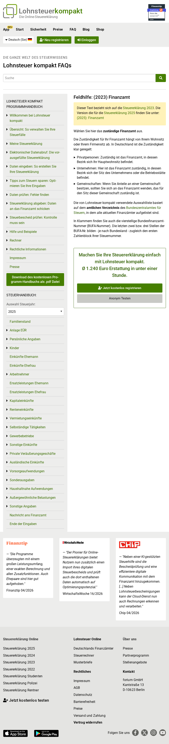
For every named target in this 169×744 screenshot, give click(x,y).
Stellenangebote (135, 662)
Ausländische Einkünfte (27, 462)
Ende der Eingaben (23, 524)
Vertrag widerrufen (88, 722)
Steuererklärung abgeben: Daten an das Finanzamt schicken (33, 206)
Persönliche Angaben (25, 339)
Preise (58, 29)
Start (19, 29)
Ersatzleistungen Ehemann (29, 383)
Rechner (15, 240)
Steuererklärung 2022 (19, 669)
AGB (77, 688)
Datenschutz (83, 695)
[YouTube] (162, 732)
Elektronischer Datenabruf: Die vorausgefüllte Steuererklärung (35, 155)
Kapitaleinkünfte (22, 401)
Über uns (129, 639)
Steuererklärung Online (21, 639)
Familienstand (20, 322)
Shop (100, 29)
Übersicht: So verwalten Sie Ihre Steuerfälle (32, 132)
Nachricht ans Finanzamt (28, 515)
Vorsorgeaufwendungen (27, 471)
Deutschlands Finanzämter (94, 648)
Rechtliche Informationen (28, 249)
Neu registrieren (56, 40)
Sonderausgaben (22, 480)
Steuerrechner (84, 655)
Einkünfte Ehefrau (23, 366)
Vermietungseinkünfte (26, 418)
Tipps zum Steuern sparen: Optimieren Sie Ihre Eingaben (33, 183)
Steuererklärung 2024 (19, 655)
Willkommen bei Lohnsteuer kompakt (30, 118)
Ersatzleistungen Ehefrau (28, 392)
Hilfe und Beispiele (23, 232)
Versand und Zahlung (90, 716)
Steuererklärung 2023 (138, 108)
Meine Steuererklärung (26, 144)
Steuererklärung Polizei (20, 683)
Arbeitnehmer (19, 374)
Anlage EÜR (18, 330)
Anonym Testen (119, 298)
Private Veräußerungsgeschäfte (32, 454)
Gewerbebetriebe (22, 436)
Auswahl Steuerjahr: (20, 304)
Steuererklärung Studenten (22, 676)
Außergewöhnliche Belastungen (33, 498)
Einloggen (88, 40)
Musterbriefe (83, 662)
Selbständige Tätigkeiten (28, 427)
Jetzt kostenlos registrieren (121, 288)
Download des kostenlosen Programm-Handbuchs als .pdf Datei (35, 279)
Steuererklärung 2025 (119, 113)
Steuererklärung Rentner (21, 690)
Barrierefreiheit (84, 702)
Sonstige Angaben (23, 506)
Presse (14, 267)
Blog (86, 29)
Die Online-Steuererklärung (38, 17)
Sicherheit (38, 29)
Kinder (14, 348)
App (6, 29)
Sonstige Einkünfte (23, 445)
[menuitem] (18, 39)
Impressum (18, 258)
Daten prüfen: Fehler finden (29, 195)
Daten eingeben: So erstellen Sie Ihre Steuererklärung (33, 169)
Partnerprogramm (136, 655)
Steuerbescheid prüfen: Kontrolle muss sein (33, 220)
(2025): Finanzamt (90, 118)
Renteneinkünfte (21, 410)
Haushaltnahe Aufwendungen (31, 489)
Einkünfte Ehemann (24, 357)
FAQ (73, 29)
